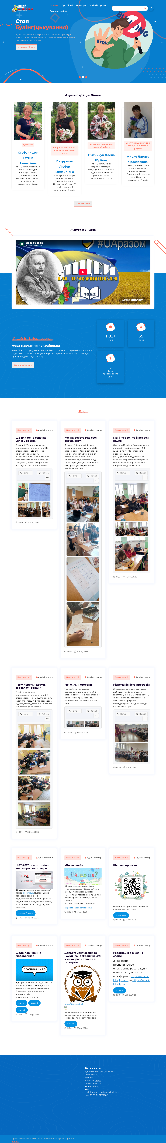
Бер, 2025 (34, 1014)
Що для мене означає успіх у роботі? (31, 439)
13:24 (68, 1028)
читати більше (25, 913)
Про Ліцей (67, 5)
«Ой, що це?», (73, 865)
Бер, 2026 (34, 918)
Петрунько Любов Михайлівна (64, 167)
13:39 (19, 1014)
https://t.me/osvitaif (73, 1004)
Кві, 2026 (34, 522)
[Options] (47, 477)
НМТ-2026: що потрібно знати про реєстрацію (32, 867)
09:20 (118, 919)
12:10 (68, 912)
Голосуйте (121, 915)
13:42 (20, 918)
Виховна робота (58, 11)
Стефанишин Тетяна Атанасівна (28, 158)
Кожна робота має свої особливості (80, 439)
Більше (70, 1023)
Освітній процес (98, 5)
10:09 (20, 522)
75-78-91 (95, 1086)
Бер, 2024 (83, 1028)
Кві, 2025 (131, 919)
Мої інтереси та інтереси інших (131, 439)
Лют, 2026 (82, 912)
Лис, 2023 (131, 995)
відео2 (34, 1003)
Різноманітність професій (131, 684)
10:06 (69, 651)
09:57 (69, 732)
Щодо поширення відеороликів (28, 954)
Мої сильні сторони (78, 684)
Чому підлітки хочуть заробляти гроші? (31, 686)
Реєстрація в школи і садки (128, 954)
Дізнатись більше (23, 365)
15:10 (117, 995)
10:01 (19, 832)
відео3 (21, 1010)
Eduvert (15, 1141)
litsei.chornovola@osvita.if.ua (103, 1092)
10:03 (117, 577)
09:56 (118, 767)
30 (28, 522)
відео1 (21, 1003)
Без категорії (23, 430)
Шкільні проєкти (125, 865)
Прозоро (81, 5)
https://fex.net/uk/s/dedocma (78, 908)
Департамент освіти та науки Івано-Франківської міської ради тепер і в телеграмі (82, 957)
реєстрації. (28, 893)
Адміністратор (45, 430)
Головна (54, 5)
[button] (80, 77)
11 (126, 919)
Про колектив (83, 203)
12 (28, 1014)
